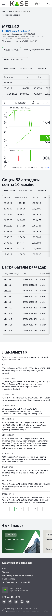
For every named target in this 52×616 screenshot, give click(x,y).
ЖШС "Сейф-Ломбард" (16, 31)
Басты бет (7, 11)
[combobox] (38, 3)
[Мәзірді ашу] (3, 3)
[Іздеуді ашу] (48, 3)
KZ (40, 4)
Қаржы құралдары (11, 15)
